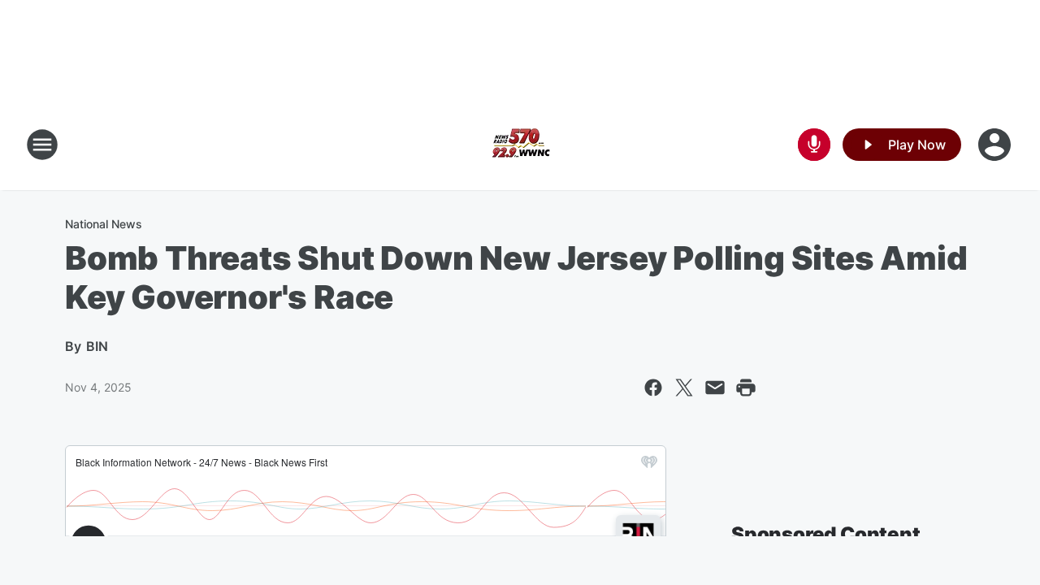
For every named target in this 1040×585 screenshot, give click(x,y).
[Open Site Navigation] (42, 144)
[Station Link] (520, 144)
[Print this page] (745, 387)
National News (103, 224)
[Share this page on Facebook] (653, 387)
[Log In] (996, 144)
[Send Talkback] (814, 144)
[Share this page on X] (684, 387)
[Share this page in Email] (715, 387)
